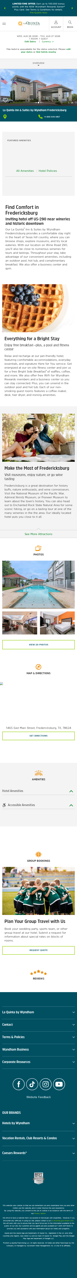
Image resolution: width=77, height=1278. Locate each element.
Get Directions (38, 736)
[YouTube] (59, 1084)
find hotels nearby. (46, 52)
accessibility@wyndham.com (62, 1220)
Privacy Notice (39, 1213)
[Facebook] (19, 1084)
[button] (4, 8)
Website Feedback (38, 1097)
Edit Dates (30, 41)
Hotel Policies (48, 170)
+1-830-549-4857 (52, 117)
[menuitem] (4, 23)
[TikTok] (32, 1084)
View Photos (38, 645)
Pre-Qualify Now (38, 13)
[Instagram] (46, 1084)
